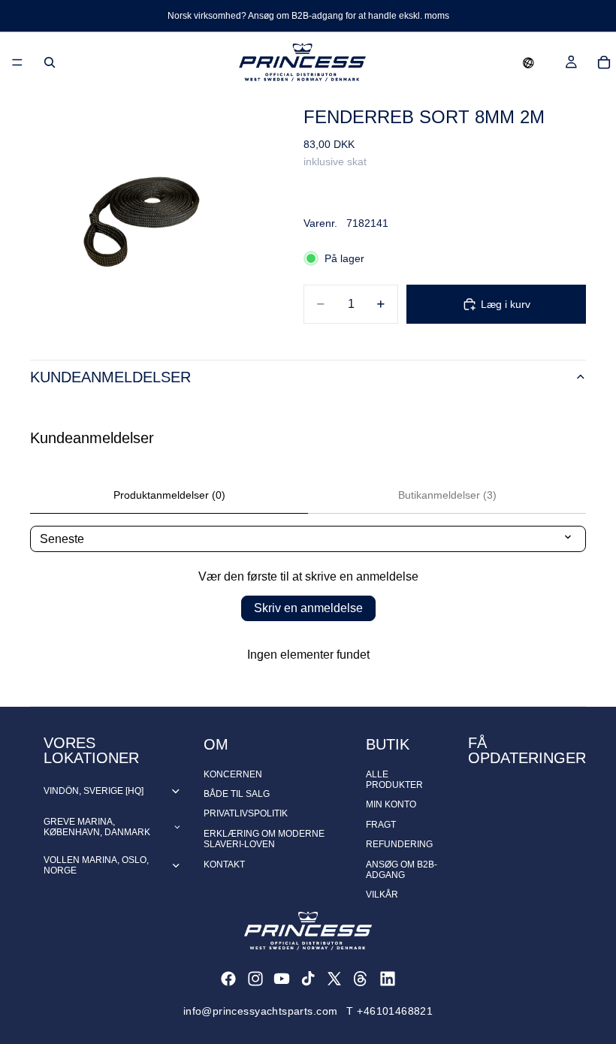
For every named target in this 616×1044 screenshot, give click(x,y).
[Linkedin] (388, 979)
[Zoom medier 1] (148, 211)
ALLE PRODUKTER (394, 779)
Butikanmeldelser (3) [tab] (447, 495)
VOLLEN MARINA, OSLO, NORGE (96, 865)
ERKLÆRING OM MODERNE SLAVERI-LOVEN (264, 838)
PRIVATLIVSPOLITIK (246, 813)
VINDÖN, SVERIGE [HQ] (93, 791)
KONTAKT (224, 864)
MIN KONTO (391, 804)
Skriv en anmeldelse (308, 608)
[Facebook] (228, 979)
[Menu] (17, 62)
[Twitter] (334, 979)
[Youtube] (282, 979)
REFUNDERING (399, 844)
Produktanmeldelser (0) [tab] (169, 495)
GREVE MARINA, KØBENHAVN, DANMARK (97, 826)
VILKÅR (382, 894)
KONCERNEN (233, 774)
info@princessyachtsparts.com (260, 1011)
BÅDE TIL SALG (237, 794)
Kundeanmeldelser (110, 377)
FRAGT (381, 824)
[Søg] (49, 62)
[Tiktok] (308, 979)
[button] (528, 62)
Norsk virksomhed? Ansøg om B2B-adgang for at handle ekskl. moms (308, 16)
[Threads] (361, 979)
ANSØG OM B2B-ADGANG (401, 869)
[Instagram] (255, 979)
